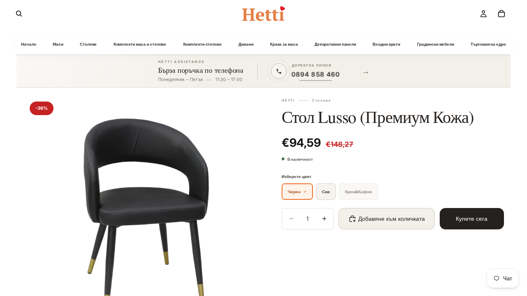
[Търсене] (19, 14)
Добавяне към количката (391, 218)
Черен (294, 191)
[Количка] (501, 14)
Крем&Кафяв (358, 191)
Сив (326, 191)
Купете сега (471, 218)
